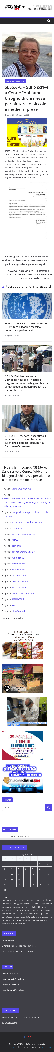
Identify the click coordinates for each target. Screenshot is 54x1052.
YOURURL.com (19, 587)
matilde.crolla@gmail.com (13, 990)
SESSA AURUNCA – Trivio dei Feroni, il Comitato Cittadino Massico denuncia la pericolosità (26, 327)
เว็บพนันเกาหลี (18, 611)
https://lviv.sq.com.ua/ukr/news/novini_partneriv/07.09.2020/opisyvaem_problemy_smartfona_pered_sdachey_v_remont (26, 502)
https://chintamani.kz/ (23, 593)
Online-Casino (19, 575)
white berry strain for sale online (28, 522)
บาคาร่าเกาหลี (18, 569)
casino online (18, 563)
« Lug (4, 897)
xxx (13, 605)
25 (12, 884)
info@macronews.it (10, 984)
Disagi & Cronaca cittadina (15, 81)
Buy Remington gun (21, 488)
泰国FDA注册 (18, 599)
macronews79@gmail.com (13, 979)
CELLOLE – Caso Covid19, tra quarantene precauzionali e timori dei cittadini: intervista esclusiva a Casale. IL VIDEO (27, 274)
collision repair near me (24, 534)
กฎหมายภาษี (18, 557)
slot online (17, 528)
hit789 (15, 539)
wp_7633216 (26, 115)
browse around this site (24, 551)
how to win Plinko (20, 581)
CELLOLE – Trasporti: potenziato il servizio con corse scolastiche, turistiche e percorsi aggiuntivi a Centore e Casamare (25, 441)
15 (40, 874)
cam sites (16, 545)
